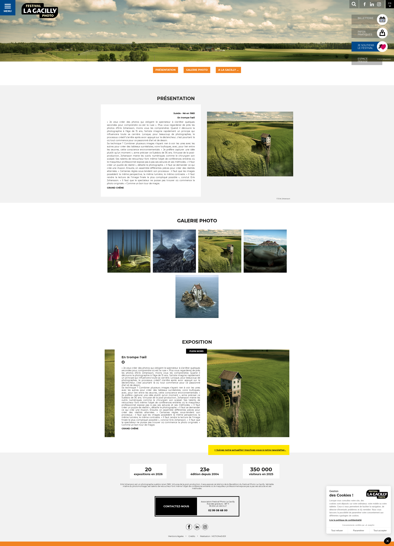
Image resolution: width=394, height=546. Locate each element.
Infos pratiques (365, 33)
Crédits (192, 536)
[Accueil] (40, 11)
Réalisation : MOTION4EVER (213, 536)
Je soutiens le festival (366, 47)
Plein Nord (196, 351)
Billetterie (366, 18)
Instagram (379, 3)
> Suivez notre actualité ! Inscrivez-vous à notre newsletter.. (250, 450)
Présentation (165, 69)
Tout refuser (337, 530)
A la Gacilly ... (228, 69)
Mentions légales (176, 536)
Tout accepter (380, 530)
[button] (387, 540)
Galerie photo (197, 69)
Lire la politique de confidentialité (345, 520)
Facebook (365, 3)
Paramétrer (358, 530)
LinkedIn (372, 3)
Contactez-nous (176, 506)
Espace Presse (363, 60)
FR (389, 3)
